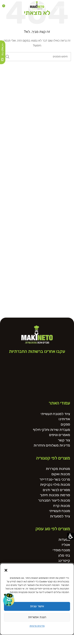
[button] (6, 570)
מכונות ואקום (61, 474)
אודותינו (64, 419)
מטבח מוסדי (61, 550)
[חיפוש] (7, 56)
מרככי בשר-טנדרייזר (54, 479)
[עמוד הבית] (37, 5)
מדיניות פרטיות (37, 626)
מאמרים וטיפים (59, 435)
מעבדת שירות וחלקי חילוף (51, 430)
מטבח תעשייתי (59, 511)
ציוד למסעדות (60, 516)
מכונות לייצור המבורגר (54, 500)
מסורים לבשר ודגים (56, 490)
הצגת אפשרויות (37, 617)
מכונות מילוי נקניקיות (55, 485)
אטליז (66, 545)
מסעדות (64, 540)
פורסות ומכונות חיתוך (55, 495)
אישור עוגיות (37, 606)
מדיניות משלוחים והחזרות (52, 445)
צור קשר (64, 440)
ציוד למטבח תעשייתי (55, 414)
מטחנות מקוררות (58, 469)
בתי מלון (64, 555)
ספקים (65, 424)
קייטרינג (64, 561)
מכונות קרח (61, 506)
